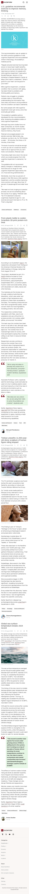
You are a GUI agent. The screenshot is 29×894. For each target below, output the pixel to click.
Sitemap (3, 881)
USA (25, 422)
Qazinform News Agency (15, 238)
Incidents (3, 858)
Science (15, 422)
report (22, 263)
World (2, 855)
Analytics (3, 852)
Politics (3, 846)
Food (20, 422)
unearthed (21, 602)
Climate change (22, 810)
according (8, 641)
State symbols (4, 870)
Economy (3, 849)
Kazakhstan (4, 843)
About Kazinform (5, 866)
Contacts (3, 884)
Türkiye (3, 608)
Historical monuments (7, 611)
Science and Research (7, 209)
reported (4, 410)
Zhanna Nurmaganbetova (13, 615)
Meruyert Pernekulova (12, 430)
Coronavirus (23, 209)
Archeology (9, 608)
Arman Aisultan (10, 817)
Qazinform (9, 408)
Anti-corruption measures (7, 873)
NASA (3, 276)
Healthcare (16, 209)
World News (4, 425)
